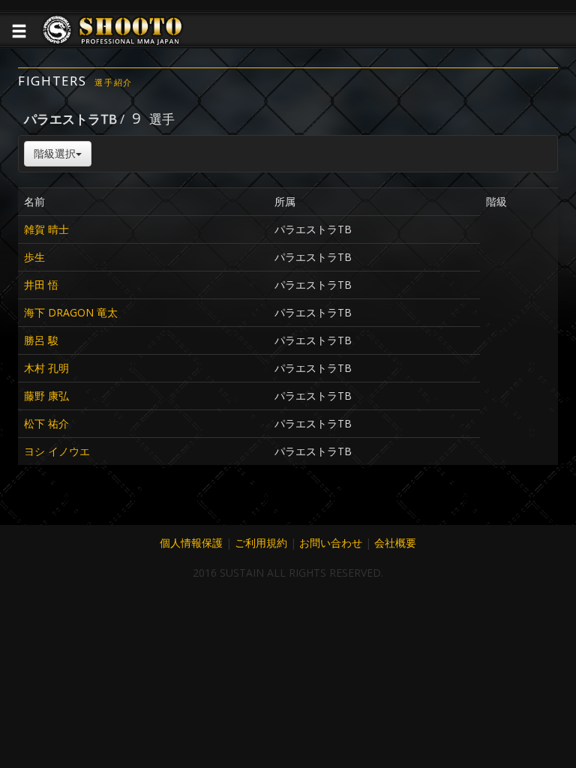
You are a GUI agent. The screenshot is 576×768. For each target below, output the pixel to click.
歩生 (34, 257)
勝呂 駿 (41, 340)
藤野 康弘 (46, 395)
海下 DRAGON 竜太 (71, 312)
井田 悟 (41, 285)
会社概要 (395, 543)
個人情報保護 (191, 543)
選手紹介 (113, 82)
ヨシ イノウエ (57, 451)
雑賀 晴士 (46, 229)
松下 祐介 (46, 423)
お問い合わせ (330, 543)
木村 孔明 (46, 368)
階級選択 (55, 153)
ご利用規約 (261, 543)
